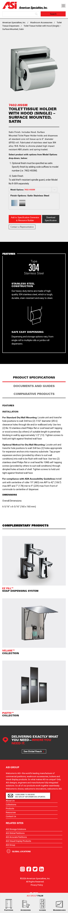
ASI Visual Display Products (18, 841)
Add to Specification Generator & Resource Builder (25, 219)
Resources (11, 812)
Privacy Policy (37, 885)
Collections (11, 804)
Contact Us (11, 816)
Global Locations (21, 851)
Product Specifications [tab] (34, 377)
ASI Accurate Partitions (16, 837)
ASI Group (10, 845)
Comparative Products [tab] (34, 394)
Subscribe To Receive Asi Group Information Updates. (30, 796)
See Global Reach (33, 751)
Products (10, 808)
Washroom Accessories (41, 22)
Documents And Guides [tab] (34, 386)
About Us (10, 800)
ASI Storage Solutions (16, 829)
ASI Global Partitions (15, 833)
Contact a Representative (22, 227)
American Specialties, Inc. (14, 22)
